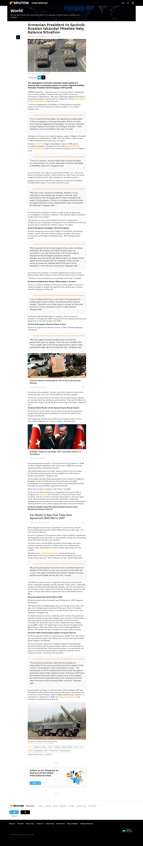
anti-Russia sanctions (49, 553)
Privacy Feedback (72, 823)
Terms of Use (30, 823)
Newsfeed (36, 747)
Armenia (50, 747)
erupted (39, 144)
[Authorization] (123, 3)
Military (71, 806)
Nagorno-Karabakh (67, 747)
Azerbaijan (57, 747)
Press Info (20, 823)
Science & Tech (81, 806)
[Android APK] (127, 830)
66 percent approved (68, 697)
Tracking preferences (86, 823)
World (30, 747)
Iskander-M (48, 754)
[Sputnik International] (20, 5)
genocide (43, 494)
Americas (48, 806)
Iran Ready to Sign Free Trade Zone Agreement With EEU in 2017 (51, 516)
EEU (46, 750)
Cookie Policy (50, 823)
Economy (63, 806)
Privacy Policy (60, 823)
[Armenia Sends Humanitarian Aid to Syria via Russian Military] (57, 365)
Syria (82, 747)
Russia (76, 747)
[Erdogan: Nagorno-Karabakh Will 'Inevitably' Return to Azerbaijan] (57, 436)
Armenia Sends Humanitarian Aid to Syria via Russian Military (55, 381)
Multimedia (92, 806)
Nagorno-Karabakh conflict (36, 754)
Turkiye (30, 750)
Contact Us (39, 823)
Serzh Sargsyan (39, 750)
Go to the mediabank (48, 743)
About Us (12, 823)
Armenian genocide (65, 750)
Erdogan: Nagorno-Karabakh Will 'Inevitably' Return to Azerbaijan (55, 452)
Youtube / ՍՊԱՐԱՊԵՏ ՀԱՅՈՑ (41, 73)
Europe (43, 747)
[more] (83, 387)
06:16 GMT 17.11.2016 (34, 36)
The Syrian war (53, 750)
